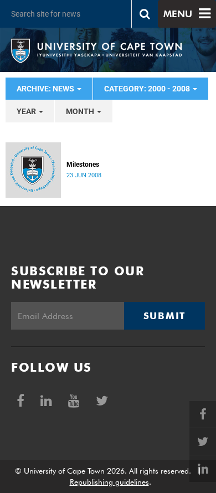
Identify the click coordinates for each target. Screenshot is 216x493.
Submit (164, 315)
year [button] (27, 111)
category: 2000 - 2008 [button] (148, 88)
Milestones (82, 164)
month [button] (81, 111)
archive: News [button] (46, 88)
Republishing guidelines (109, 481)
